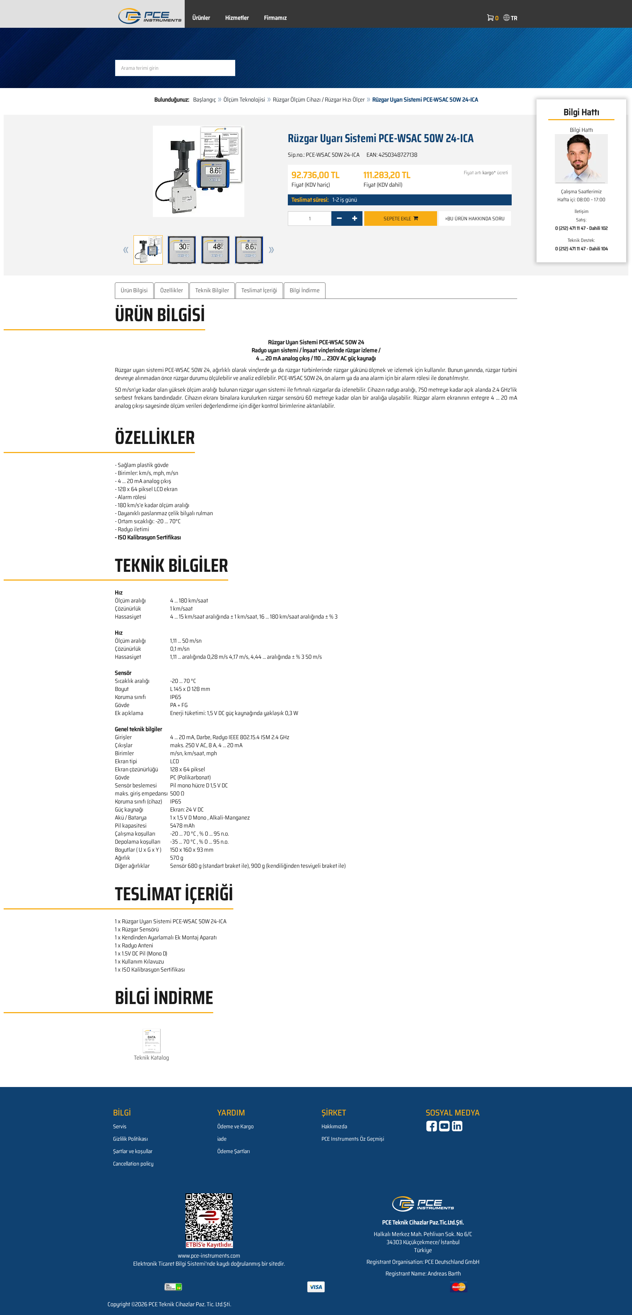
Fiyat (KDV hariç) (310, 185)
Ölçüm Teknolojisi (244, 99)
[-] (339, 218)
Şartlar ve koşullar (133, 1151)
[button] (125, 250)
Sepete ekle (398, 218)
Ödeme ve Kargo (235, 1126)
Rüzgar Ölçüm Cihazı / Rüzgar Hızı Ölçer (319, 99)
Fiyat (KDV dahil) (383, 185)
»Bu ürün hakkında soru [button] (475, 218)
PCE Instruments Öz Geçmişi (352, 1139)
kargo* (489, 172)
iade (221, 1139)
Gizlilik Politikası (130, 1139)
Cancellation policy (133, 1163)
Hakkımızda (334, 1126)
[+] (354, 218)
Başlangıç (204, 99)
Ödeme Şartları (233, 1151)
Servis (120, 1126)
